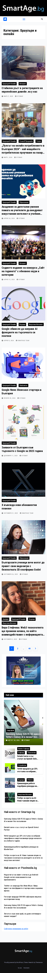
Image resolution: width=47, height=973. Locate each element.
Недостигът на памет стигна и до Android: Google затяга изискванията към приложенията (21, 877)
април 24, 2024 (9, 218)
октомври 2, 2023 (10, 639)
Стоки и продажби (26, 141)
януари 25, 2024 (10, 398)
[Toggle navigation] (23, 19)
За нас (20, 968)
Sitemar (20, 96)
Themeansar (39, 962)
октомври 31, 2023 (11, 513)
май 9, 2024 (8, 157)
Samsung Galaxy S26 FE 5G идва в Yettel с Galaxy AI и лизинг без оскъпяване (23, 737)
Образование (24, 202)
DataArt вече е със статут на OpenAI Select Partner (27, 759)
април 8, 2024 (9, 340)
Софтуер (21, 753)
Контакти (26, 968)
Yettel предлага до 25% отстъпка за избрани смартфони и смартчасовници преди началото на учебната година (22, 838)
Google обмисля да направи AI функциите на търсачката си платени (19, 332)
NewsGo (31, 962)
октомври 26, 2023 (11, 574)
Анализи (5, 619)
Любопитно (23, 385)
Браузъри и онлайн (9, 84)
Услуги (38, 141)
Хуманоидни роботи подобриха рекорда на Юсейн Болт (27, 786)
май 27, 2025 (8, 96)
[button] (42, 19)
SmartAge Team (23, 340)
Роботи (30, 780)
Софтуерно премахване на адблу (16, 929)
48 (29, 648)
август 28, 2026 (14, 740)
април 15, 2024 (9, 279)
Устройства (22, 765)
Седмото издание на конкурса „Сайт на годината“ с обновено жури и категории (23, 271)
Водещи (22, 324)
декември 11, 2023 (11, 455)
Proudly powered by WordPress (13, 962)
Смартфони (10, 730)
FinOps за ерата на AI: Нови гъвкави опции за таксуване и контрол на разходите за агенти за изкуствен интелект (23, 857)
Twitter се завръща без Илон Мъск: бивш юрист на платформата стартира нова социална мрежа (23, 888)
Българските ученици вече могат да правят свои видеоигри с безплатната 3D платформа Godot (23, 566)
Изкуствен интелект (36, 324)
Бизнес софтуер (23, 749)
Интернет (23, 84)
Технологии (32, 753)
